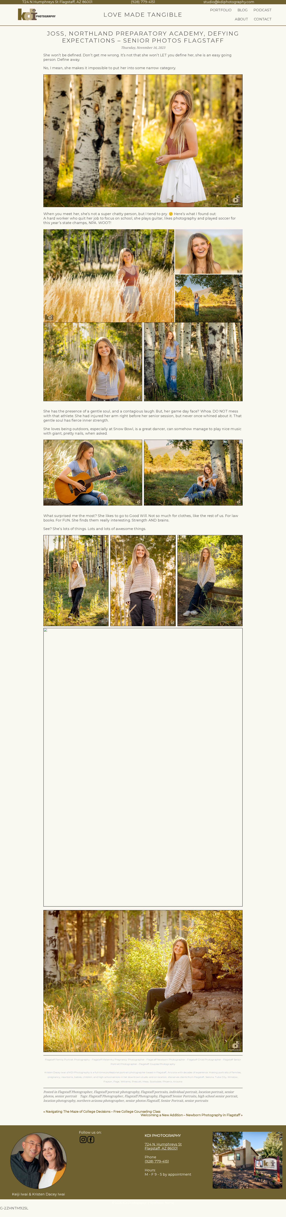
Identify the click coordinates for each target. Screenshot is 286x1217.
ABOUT (241, 19)
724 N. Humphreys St (163, 1144)
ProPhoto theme (162, 1203)
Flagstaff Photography (141, 1096)
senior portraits (196, 1101)
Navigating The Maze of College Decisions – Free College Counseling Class (103, 1111)
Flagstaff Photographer (75, 1092)
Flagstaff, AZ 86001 (161, 1148)
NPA (93, 223)
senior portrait (66, 1096)
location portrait (210, 1092)
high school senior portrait (217, 1096)
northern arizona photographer (100, 1101)
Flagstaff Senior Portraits (177, 1096)
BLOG (243, 10)
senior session (161, 416)
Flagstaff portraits (154, 1092)
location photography (59, 1101)
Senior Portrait (172, 1101)
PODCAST (263, 10)
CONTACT (263, 19)
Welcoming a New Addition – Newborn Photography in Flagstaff (190, 1115)
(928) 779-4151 (157, 1161)
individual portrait (183, 1092)
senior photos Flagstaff (142, 1101)
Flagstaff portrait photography (116, 1092)
